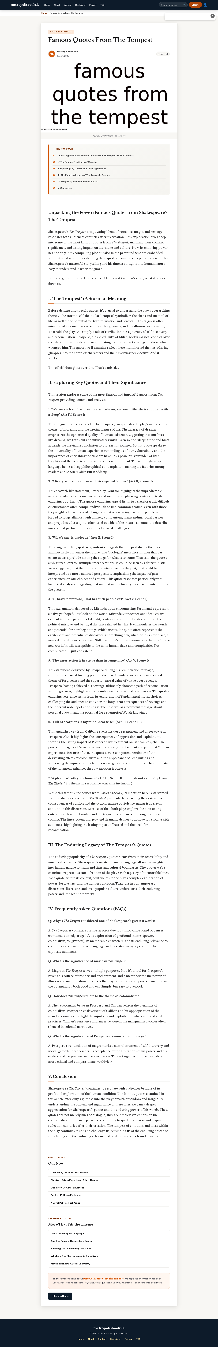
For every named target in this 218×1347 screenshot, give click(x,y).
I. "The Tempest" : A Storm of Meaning (77, 162)
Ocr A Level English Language (67, 1233)
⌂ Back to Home (60, 1296)
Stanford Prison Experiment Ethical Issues (74, 1180)
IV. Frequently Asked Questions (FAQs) (77, 181)
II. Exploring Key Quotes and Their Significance (82, 168)
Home (47, 5)
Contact (67, 5)
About (57, 5)
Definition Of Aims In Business (67, 1187)
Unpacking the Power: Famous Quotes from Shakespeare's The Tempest (95, 155)
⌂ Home (195, 5)
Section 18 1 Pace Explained (66, 1195)
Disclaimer (80, 5)
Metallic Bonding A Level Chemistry (70, 1263)
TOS (102, 5)
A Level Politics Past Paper (65, 1202)
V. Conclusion (65, 188)
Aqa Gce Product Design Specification (72, 1240)
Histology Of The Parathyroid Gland (71, 1248)
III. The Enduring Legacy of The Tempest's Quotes (84, 175)
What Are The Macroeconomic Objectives (74, 1255)
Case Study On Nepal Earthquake (69, 1172)
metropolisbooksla (25, 5)
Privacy (93, 5)
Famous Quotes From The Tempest (103, 1278)
